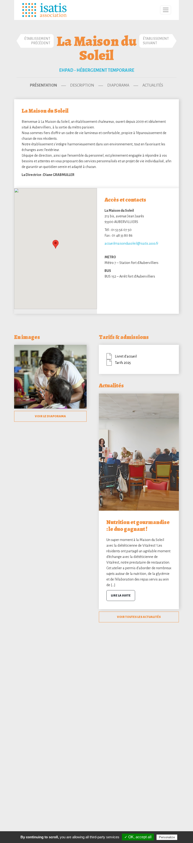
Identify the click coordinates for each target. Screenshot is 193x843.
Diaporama (118, 85)
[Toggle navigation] (165, 10)
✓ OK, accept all (138, 837)
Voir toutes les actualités (139, 617)
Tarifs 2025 (123, 363)
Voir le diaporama (50, 416)
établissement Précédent (37, 41)
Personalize (167, 837)
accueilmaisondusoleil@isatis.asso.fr (131, 243)
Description (82, 85)
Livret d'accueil (126, 356)
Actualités (152, 85)
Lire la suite (121, 595)
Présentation (43, 85)
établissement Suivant (156, 41)
